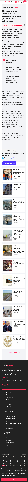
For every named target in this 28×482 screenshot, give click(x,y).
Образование (10, 402)
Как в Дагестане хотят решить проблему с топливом (18, 308)
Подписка (9, 445)
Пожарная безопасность (13, 423)
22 (24, 463)
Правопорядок (10, 394)
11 (10, 461)
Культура (8, 406)
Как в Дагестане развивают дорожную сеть (18, 292)
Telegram (7, 158)
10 (6, 461)
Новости (8, 392)
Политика (9, 399)
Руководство (10, 442)
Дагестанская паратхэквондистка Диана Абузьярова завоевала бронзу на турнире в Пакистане (19, 173)
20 (17, 463)
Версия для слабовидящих (12, 25)
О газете (8, 440)
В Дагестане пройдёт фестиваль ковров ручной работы (18, 263)
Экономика (9, 397)
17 (6, 463)
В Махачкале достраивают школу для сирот (18, 186)
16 (3, 463)
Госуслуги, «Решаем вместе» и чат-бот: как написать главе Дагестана (19, 339)
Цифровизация (11, 421)
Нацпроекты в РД (11, 418)
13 (17, 461)
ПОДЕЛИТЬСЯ (10, 150)
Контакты (9, 438)
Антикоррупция (11, 426)
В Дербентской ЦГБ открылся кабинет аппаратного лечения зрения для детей (18, 234)
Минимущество (11, 416)
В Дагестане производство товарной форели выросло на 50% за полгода (19, 202)
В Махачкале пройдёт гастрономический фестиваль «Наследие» (19, 278)
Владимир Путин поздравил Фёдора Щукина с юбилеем (19, 323)
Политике (12, 475)
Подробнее (5, 377)
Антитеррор (9, 428)
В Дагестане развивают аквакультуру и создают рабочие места (18, 217)
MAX (14, 158)
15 (24, 461)
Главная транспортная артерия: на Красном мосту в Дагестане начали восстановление (18, 249)
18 (10, 463)
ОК (14, 479)
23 (3, 465)
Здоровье (9, 404)
